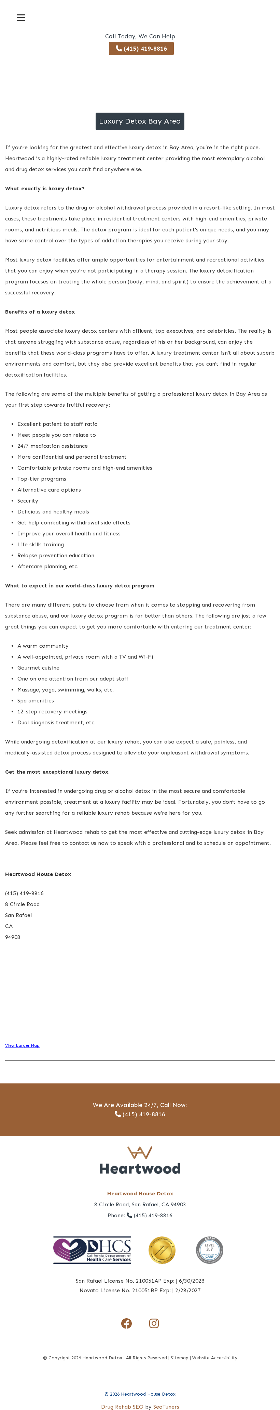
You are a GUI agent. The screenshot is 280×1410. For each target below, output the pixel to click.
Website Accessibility (214, 1357)
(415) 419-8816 (144, 48)
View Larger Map (22, 1045)
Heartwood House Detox (140, 1193)
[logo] (140, 15)
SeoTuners (166, 1406)
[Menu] (21, 17)
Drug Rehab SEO (122, 1406)
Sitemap (179, 1357)
